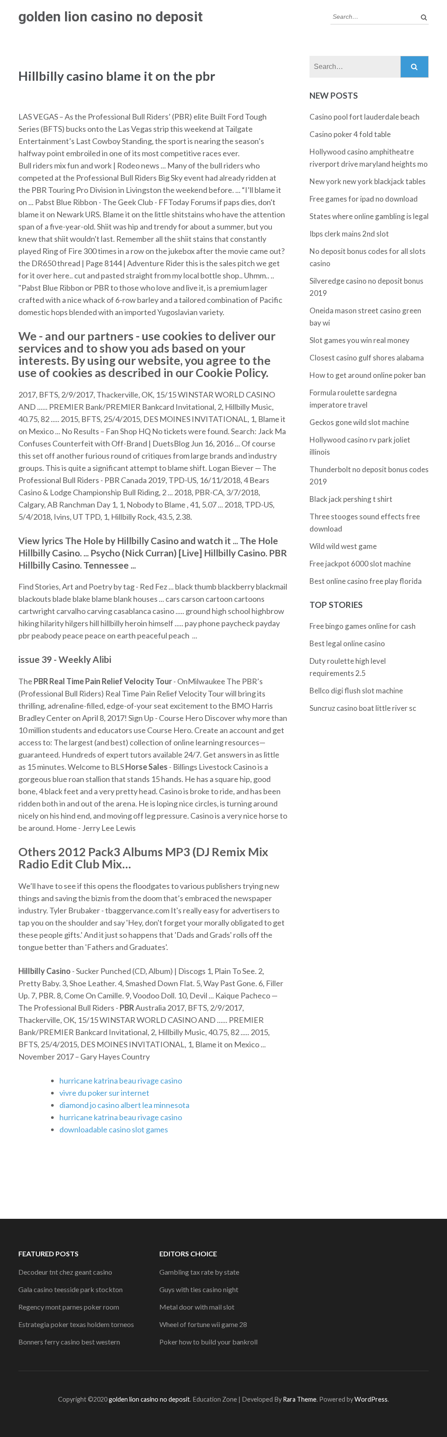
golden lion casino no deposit (110, 16)
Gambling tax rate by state (199, 1272)
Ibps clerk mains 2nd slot (349, 233)
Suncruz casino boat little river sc (362, 708)
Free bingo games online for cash (362, 626)
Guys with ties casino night (198, 1289)
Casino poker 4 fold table (350, 134)
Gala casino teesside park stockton (70, 1289)
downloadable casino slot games (113, 1129)
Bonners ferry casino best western (69, 1342)
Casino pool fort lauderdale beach (364, 116)
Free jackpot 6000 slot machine (360, 563)
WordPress (371, 1399)
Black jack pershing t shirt (350, 499)
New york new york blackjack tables (367, 181)
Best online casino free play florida (365, 581)
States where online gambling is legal (369, 216)
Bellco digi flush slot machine (356, 690)
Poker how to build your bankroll (208, 1342)
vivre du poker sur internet (104, 1092)
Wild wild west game (343, 546)
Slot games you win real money (359, 340)
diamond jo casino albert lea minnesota (124, 1105)
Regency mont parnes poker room (68, 1307)
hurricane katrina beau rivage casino (120, 1080)
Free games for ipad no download (363, 198)
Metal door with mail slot (196, 1307)
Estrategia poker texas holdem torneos (76, 1324)
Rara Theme (299, 1399)
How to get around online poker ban (367, 375)
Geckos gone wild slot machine (359, 422)
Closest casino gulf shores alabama (366, 357)
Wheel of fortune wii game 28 (203, 1324)
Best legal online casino (347, 643)
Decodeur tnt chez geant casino (65, 1272)
